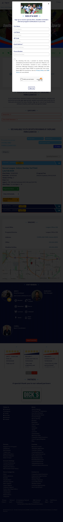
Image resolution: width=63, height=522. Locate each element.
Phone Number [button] (18, 51)
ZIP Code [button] (16, 38)
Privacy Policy (40, 70)
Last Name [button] (17, 32)
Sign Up (31, 88)
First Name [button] (17, 26)
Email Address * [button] (18, 44)
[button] (32, 66)
